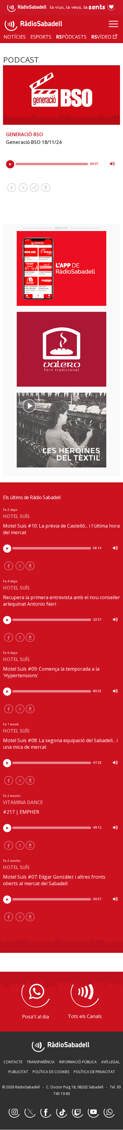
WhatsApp (109, 1112)
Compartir (34, 187)
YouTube (93, 1112)
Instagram (14, 1112)
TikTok (61, 1112)
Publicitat (18, 1071)
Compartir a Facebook (11, 187)
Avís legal (110, 1061)
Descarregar (45, 187)
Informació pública (78, 1061)
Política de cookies (51, 1071)
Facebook (45, 1112)
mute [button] (112, 164)
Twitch (77, 1112)
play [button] (10, 164)
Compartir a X (23, 187)
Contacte (13, 1061)
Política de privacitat (94, 1071)
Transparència (41, 1061)
